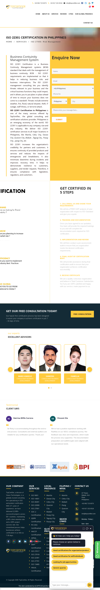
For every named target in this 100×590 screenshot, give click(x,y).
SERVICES (21, 42)
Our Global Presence (84, 14)
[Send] (89, 585)
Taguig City (37, 137)
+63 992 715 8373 (40, 3)
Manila (28, 134)
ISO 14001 (35, 498)
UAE (48, 551)
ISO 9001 (34, 495)
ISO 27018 (35, 554)
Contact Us (88, 23)
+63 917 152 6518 (56, 3)
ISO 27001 (35, 508)
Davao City (50, 498)
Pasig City (50, 515)
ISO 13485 (35, 564)
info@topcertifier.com (73, 3)
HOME (9, 42)
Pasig (64, 505)
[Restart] (87, 528)
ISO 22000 (35, 505)
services (54, 14)
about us (46, 14)
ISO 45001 (35, 502)
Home (38, 14)
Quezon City (19, 137)
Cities (71, 14)
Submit (59, 119)
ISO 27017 (35, 551)
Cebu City (37, 134)
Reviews (63, 14)
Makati (29, 137)
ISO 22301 (35, 558)
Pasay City (50, 521)
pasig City (19, 141)
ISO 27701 (35, 561)
